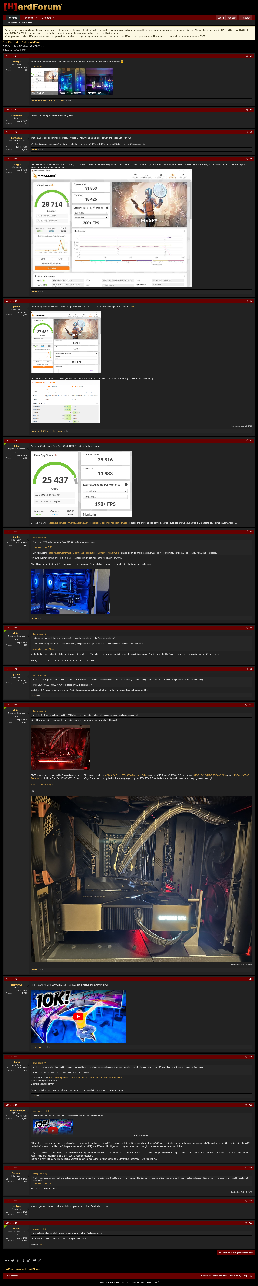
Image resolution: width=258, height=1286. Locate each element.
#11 (250, 979)
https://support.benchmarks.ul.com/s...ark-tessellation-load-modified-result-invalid (87, 523)
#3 (251, 132)
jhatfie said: (38, 634)
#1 (251, 56)
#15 (250, 1201)
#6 (251, 440)
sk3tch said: (38, 538)
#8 (251, 628)
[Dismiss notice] (252, 30)
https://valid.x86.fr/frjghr (42, 784)
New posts (28, 17)
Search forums (25, 23)
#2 (251, 110)
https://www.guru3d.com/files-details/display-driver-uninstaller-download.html (86, 1077)
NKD (131, 306)
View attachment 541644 (43, 547)
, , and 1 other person (47, 431)
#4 (251, 159)
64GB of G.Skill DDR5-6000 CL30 (210, 775)
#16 (250, 1223)
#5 (251, 301)
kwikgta (8, 50)
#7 (251, 531)
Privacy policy (235, 1276)
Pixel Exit (111, 1282)
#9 (251, 669)
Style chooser (12, 1276)
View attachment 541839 (43, 649)
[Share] (247, 56)
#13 (250, 1105)
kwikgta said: (38, 1174)
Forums (13, 17)
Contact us (206, 1276)
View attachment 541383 (43, 1183)
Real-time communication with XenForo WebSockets (137, 1282)
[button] (36, 17)
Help (245, 1276)
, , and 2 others (48, 100)
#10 (250, 705)
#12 (250, 1057)
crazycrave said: (40, 1111)
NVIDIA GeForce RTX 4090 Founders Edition (127, 775)
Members (46, 17)
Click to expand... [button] (141, 1135)
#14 (250, 1168)
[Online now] (5, 443)
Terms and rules (220, 1276)
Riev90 (42, 1244)
